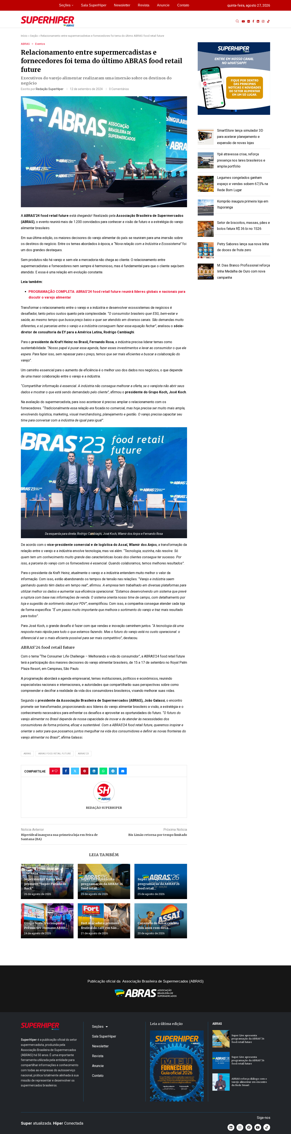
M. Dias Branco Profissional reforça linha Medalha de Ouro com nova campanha (243, 271)
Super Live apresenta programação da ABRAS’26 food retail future (248, 1039)
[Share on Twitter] (75, 771)
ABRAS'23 (83, 753)
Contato (183, 5)
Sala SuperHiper (93, 5)
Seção (34, 35)
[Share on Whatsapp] (103, 771)
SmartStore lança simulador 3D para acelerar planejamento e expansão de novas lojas (240, 136)
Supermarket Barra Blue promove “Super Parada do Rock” (45, 883)
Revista (143, 5)
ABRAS (27, 753)
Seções (65, 5)
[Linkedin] (257, 21)
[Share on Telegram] (113, 771)
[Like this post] (56, 771)
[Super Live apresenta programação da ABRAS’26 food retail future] (221, 1038)
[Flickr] (248, 21)
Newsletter (122, 5)
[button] (234, 78)
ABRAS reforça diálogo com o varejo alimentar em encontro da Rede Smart (249, 1082)
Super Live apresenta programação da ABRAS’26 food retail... (102, 883)
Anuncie (163, 5)
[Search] (237, 21)
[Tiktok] (268, 21)
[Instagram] (263, 21)
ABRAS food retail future (54, 753)
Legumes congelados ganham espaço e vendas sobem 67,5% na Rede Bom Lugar (242, 184)
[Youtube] (243, 21)
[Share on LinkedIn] (94, 771)
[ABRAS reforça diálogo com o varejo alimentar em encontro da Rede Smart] (221, 1082)
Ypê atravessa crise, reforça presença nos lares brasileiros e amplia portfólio (241, 160)
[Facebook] (253, 21)
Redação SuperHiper (49, 89)
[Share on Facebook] (65, 771)
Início (24, 35)
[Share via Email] (123, 771)
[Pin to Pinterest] (84, 771)
